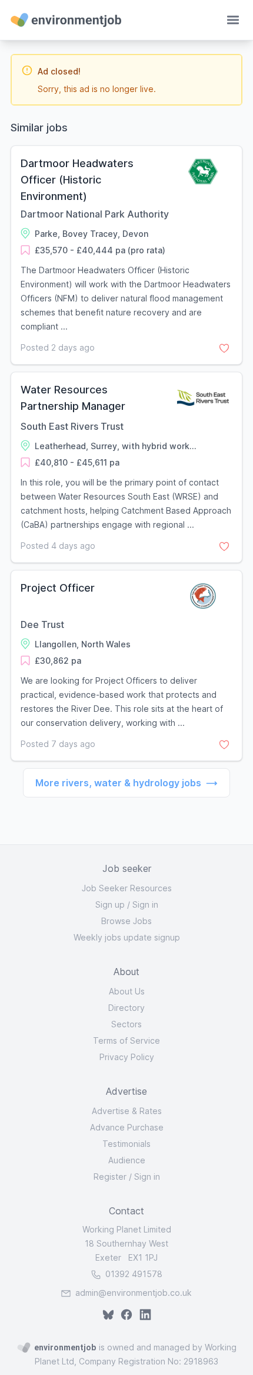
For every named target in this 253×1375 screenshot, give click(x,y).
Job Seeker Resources (127, 888)
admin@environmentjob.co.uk (133, 1293)
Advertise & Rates (127, 1111)
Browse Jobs (126, 921)
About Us (127, 991)
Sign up (110, 904)
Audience (126, 1160)
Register (110, 1177)
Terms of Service (126, 1040)
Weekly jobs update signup (127, 937)
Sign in (145, 904)
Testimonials (126, 1144)
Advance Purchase (127, 1127)
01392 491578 (132, 1274)
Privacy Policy (126, 1057)
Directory (126, 1008)
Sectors (126, 1024)
